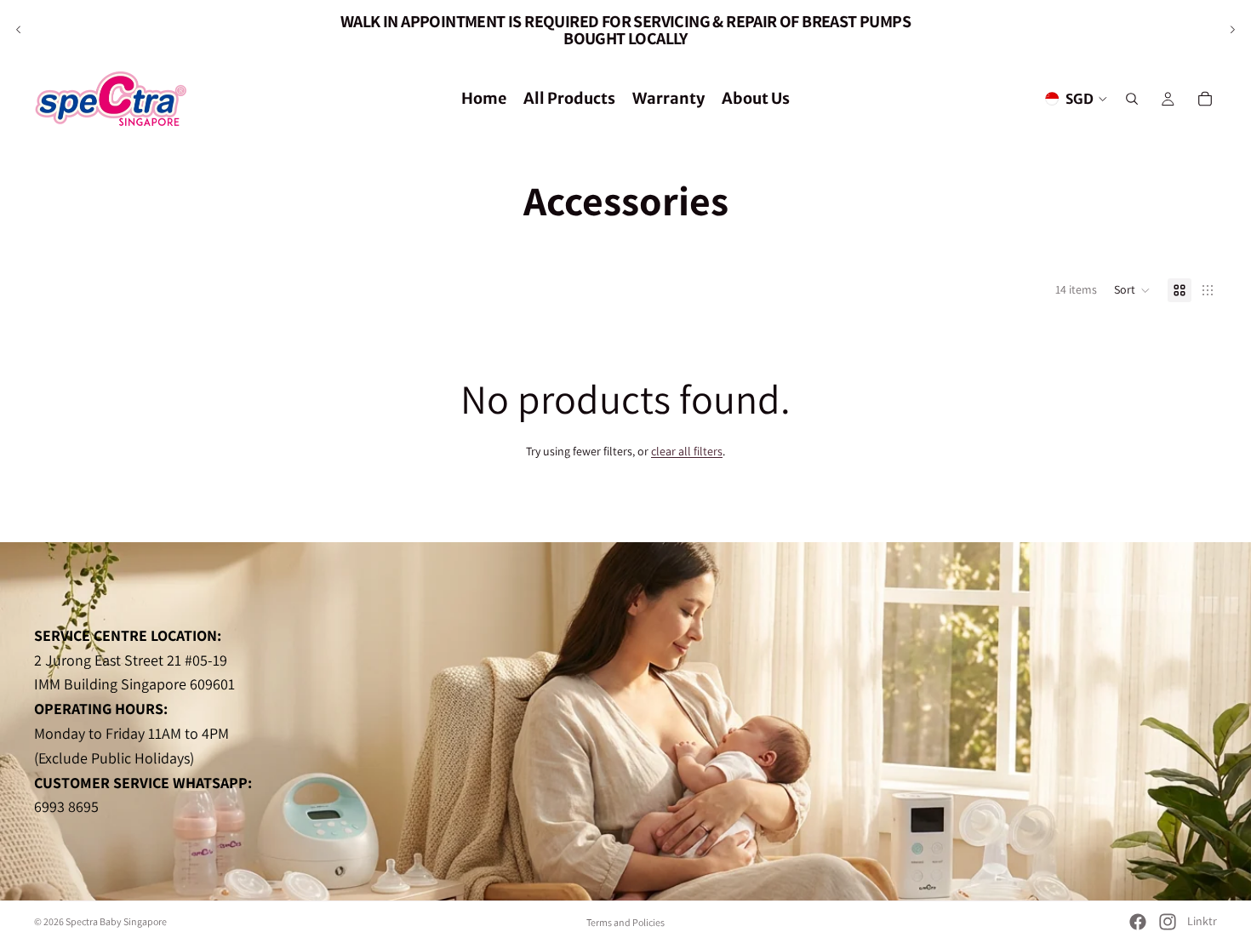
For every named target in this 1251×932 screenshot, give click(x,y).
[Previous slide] (18, 30)
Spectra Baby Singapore (116, 921)
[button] (1132, 290)
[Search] (1132, 98)
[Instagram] (1167, 922)
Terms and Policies (625, 922)
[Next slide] (1232, 30)
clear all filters (687, 451)
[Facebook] (1138, 922)
